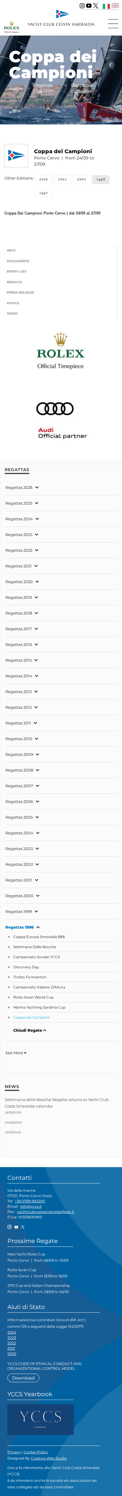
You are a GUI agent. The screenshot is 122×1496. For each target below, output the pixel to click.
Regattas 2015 (18, 660)
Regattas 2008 (19, 770)
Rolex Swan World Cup (33, 997)
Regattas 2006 (19, 801)
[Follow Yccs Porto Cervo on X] (95, 5)
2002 (43, 179)
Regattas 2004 (19, 833)
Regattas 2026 (19, 487)
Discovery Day (26, 967)
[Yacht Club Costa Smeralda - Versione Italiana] (106, 5)
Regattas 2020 (19, 581)
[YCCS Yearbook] (40, 1419)
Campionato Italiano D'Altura (39, 987)
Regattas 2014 (18, 675)
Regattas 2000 (19, 895)
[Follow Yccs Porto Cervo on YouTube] (89, 5)
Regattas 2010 (18, 738)
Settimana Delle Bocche (34, 947)
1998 (101, 179)
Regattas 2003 (19, 848)
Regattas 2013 (18, 691)
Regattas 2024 (19, 518)
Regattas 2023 (18, 534)
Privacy (14, 1452)
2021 (11, 1348)
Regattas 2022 (18, 550)
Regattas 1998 (19, 927)
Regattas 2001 (18, 880)
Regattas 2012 (18, 707)
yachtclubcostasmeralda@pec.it (45, 1211)
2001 (62, 179)
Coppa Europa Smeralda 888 (39, 937)
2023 (11, 1337)
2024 (11, 1332)
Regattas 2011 (18, 723)
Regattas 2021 (18, 566)
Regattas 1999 (18, 911)
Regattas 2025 (18, 503)
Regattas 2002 (19, 864)
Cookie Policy (36, 1452)
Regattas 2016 (18, 644)
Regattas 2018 (18, 613)
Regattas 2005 (19, 817)
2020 (11, 1353)
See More (14, 1052)
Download (23, 1378)
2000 (81, 179)
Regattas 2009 (19, 754)
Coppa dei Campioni (31, 1017)
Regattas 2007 (19, 785)
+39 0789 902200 (30, 1201)
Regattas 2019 (18, 597)
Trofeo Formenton (29, 977)
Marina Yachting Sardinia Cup (39, 1007)
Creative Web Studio (49, 1458)
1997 (43, 193)
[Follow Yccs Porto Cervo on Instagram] (82, 5)
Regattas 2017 (18, 628)
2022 (11, 1343)
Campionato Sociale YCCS (36, 957)
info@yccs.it (31, 1206)
